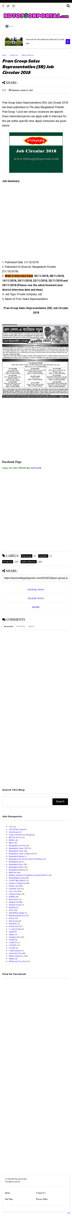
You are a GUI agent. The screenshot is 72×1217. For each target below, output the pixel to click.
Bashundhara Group (17, 877)
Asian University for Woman (20, 834)
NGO (11, 910)
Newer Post (36, 589)
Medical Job (14, 902)
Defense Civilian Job (17, 883)
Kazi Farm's (13, 899)
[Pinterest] (13, 6)
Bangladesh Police (16, 867)
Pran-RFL (13, 923)
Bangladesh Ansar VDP (18, 848)
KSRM (12, 896)
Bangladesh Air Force (17, 845)
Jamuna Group (15, 894)
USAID (12, 947)
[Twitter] (8, 6)
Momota (12, 907)
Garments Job (14, 888)
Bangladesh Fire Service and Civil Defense (26, 858)
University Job (15, 953)
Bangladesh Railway (17, 869)
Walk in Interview (28, 55)
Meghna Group (15, 904)
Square (11, 934)
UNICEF (12, 945)
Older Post (36, 598)
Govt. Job (13, 891)
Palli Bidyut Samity (16, 912)
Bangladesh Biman (16, 856)
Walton (11, 958)
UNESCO (13, 942)
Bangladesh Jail (15, 861)
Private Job (14, 55)
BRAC (11, 842)
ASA (11, 826)
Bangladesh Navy (16, 864)
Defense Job (14, 885)
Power (11, 918)
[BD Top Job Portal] (36, 19)
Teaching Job (14, 937)
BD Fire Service (15, 837)
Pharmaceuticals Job (17, 915)
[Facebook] (3, 6)
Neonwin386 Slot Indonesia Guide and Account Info (45, 41)
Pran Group (13, 920)
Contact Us (41, 1192)
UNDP (12, 939)
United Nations (15, 950)
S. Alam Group (15, 929)
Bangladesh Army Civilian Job (21, 853)
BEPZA (12, 840)
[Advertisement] (34, 223)
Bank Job (12, 872)
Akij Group (13, 832)
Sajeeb (11, 931)
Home (4, 55)
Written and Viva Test (17, 961)
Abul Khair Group (16, 829)
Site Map (9, 1199)
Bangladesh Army (16, 850)
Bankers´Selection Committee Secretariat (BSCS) (28, 875)
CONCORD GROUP (17, 880)
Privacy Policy (42, 1199)
